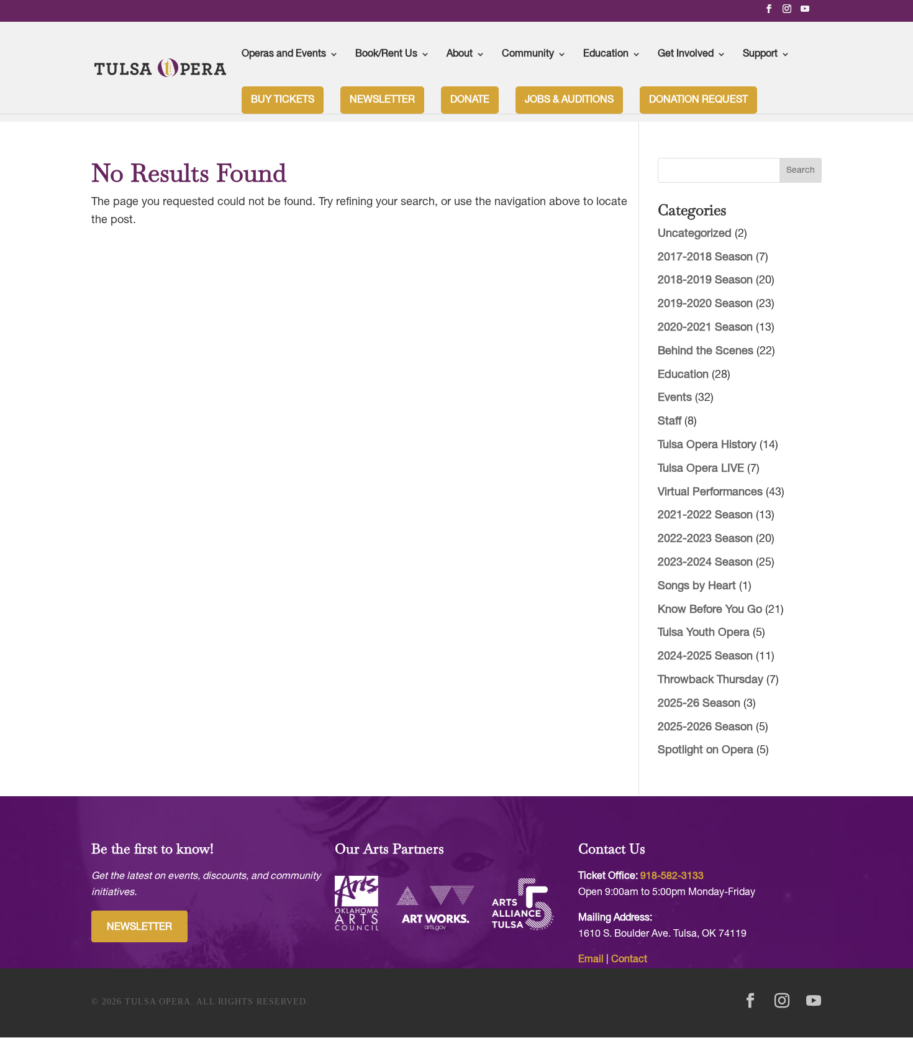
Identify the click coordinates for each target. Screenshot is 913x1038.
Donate (469, 100)
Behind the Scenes (705, 351)
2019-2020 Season (705, 304)
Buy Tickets (282, 100)
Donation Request (698, 100)
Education (606, 54)
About (460, 54)
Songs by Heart (697, 586)
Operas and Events (284, 54)
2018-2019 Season (705, 280)
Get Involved (686, 54)
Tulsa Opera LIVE (701, 469)
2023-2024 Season (705, 563)
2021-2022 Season (705, 515)
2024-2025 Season (705, 656)
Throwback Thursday (710, 680)
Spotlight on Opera (705, 750)
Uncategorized (695, 234)
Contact (629, 959)
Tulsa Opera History (707, 445)
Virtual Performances (710, 492)
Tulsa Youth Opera (704, 633)
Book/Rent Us (386, 54)
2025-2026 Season (705, 727)
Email (591, 959)
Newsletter (382, 100)
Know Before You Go (710, 610)
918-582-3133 (672, 876)
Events (675, 398)
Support (760, 54)
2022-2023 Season (705, 539)
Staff (669, 421)
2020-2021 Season (705, 328)
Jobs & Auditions (569, 100)
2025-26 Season (699, 704)
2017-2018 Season (705, 257)
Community (528, 54)
